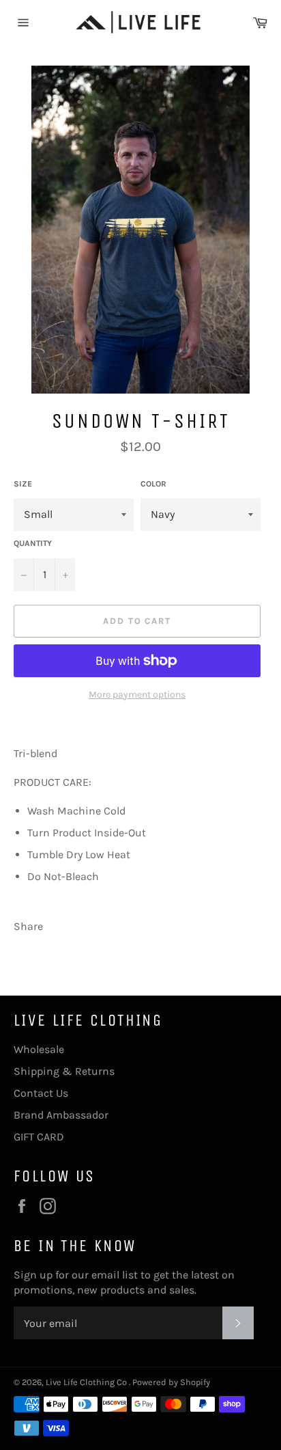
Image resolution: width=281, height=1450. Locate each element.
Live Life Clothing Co (87, 1382)
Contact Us (41, 1092)
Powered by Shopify (171, 1382)
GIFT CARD (39, 1136)
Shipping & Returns (64, 1071)
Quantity (33, 543)
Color (153, 484)
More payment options (137, 694)
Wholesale (39, 1049)
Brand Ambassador (61, 1114)
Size (23, 484)
